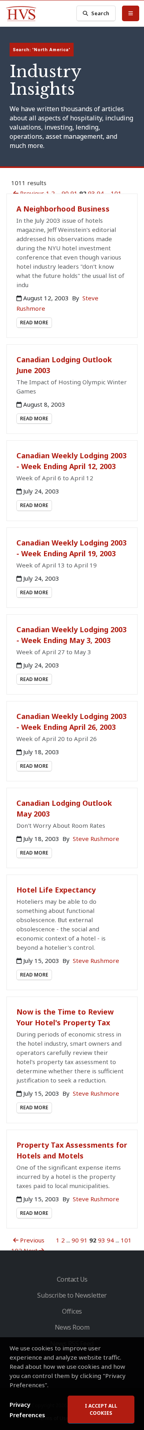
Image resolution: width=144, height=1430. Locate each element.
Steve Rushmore (96, 839)
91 (74, 193)
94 (100, 193)
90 (65, 193)
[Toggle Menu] (130, 13)
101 (116, 193)
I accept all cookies (101, 1409)
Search (100, 13)
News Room (72, 1327)
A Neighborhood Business (63, 209)
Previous (31, 193)
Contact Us (72, 1279)
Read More (34, 322)
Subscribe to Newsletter (72, 1295)
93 (91, 193)
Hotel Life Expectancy (56, 890)
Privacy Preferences (27, 1409)
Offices (72, 1311)
